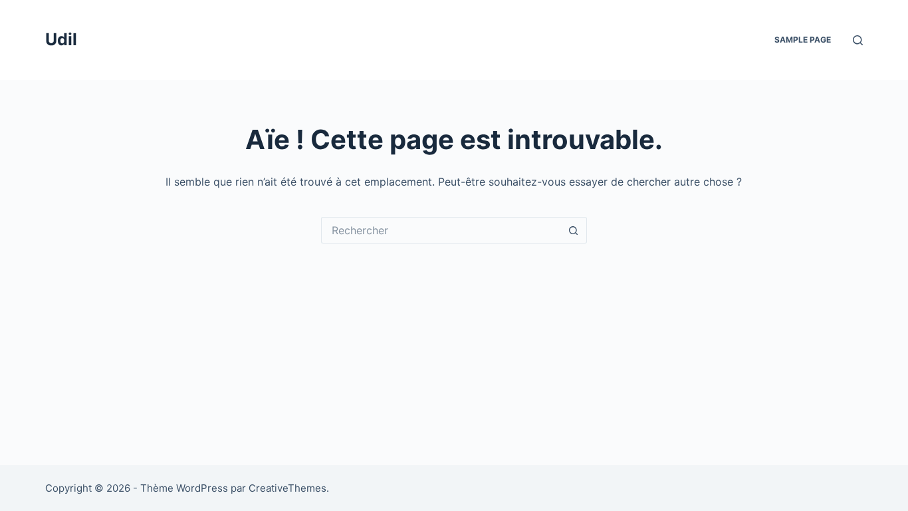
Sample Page (802, 40)
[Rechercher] (858, 40)
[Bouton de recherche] (573, 230)
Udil (61, 39)
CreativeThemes (287, 488)
